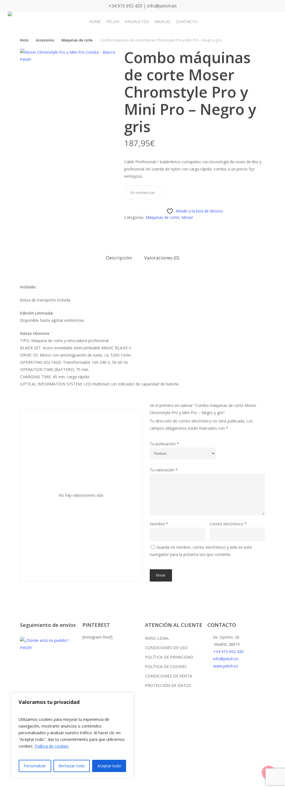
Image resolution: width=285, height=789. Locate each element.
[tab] (118, 258)
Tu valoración (164, 470)
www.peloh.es (225, 666)
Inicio (24, 40)
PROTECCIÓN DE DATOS (168, 685)
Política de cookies (51, 746)
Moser (187, 217)
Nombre (159, 523)
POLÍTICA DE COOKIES (166, 666)
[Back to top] (142, 785)
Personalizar (35, 765)
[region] (72, 735)
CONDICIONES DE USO (166, 647)
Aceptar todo (109, 765)
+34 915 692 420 (228, 651)
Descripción (119, 257)
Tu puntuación (164, 443)
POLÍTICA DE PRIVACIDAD (169, 657)
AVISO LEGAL (157, 638)
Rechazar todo (71, 765)
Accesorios (45, 40)
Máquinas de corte (77, 40)
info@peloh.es (226, 658)
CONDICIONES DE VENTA (168, 676)
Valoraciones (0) (161, 257)
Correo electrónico (228, 523)
